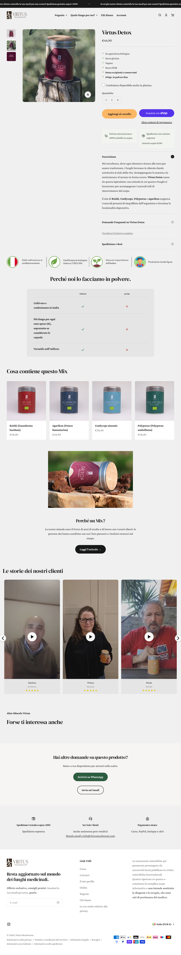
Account (121, 15)
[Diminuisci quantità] (106, 100)
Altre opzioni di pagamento (156, 122)
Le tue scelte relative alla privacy (93, 908)
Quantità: (108, 93)
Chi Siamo (107, 15)
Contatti (84, 875)
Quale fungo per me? (83, 15)
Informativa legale (79, 939)
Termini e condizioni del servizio (51, 939)
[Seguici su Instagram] (9, 924)
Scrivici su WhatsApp (90, 776)
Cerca (83, 868)
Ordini (83, 887)
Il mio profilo (87, 881)
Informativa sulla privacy (19, 939)
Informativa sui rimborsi (19, 943)
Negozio (59, 15)
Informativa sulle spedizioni (48, 943)
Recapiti (96, 939)
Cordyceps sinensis (106, 425)
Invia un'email (90, 790)
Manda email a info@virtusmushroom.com (90, 835)
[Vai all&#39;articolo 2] (11, 46)
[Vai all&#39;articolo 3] (11, 57)
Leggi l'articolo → (90, 549)
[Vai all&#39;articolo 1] (11, 34)
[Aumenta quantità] (118, 100)
